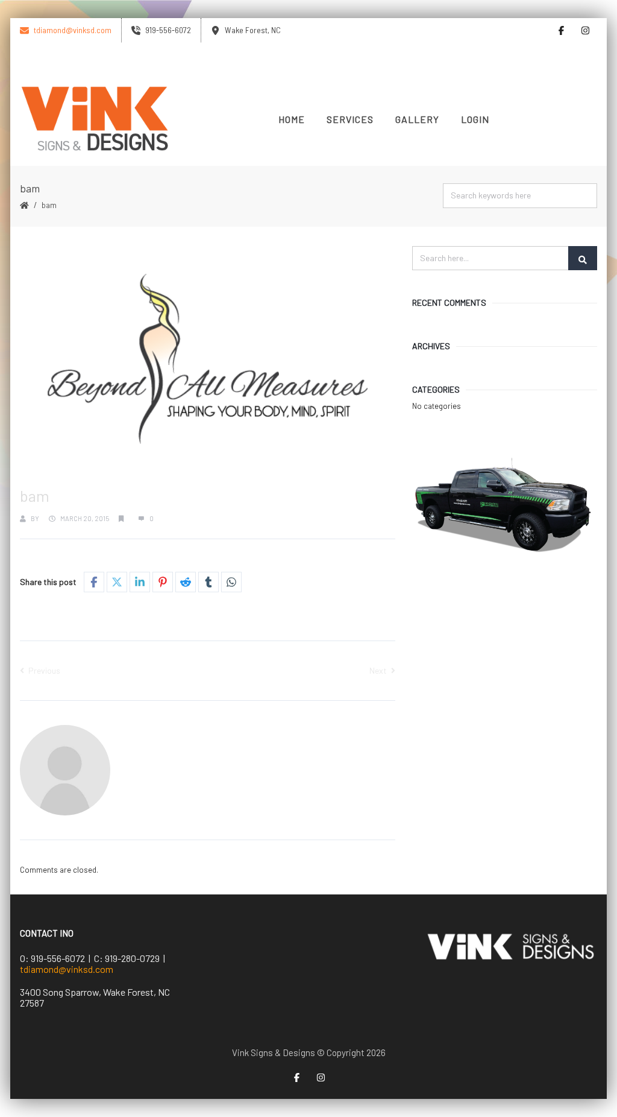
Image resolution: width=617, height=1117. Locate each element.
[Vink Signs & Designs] (95, 119)
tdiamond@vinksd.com (66, 969)
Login (475, 119)
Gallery (417, 119)
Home (291, 119)
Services (350, 119)
